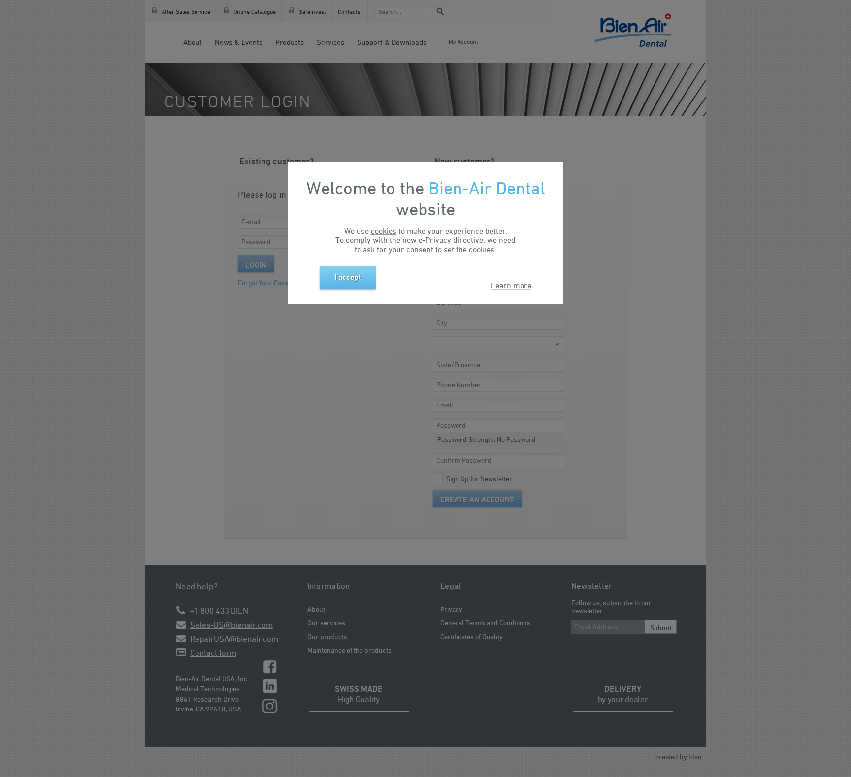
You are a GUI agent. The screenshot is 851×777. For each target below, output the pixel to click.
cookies (383, 231)
